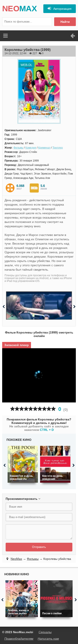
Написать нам (48, 638)
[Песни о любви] (56, 598)
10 (53, 409)
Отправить (39, 547)
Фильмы (18, 147)
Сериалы (45, 632)
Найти (65, 21)
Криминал (44, 147)
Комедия (30, 147)
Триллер (57, 147)
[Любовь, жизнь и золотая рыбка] (21, 598)
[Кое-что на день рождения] (55, 464)
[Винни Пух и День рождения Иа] (23, 464)
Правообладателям (18, 638)
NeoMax (16, 559)
